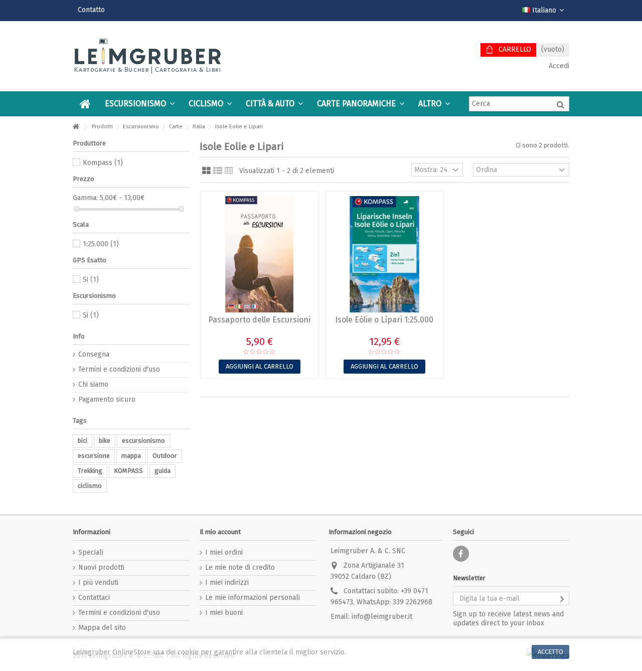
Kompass (103, 162)
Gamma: (85, 198)
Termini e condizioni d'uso (119, 369)
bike (104, 440)
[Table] (229, 171)
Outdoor (164, 455)
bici (82, 440)
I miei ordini (224, 552)
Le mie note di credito (240, 567)
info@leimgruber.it (382, 616)
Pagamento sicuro (106, 399)
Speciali (90, 552)
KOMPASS (128, 470)
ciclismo (90, 485)
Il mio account (220, 532)
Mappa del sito (102, 627)
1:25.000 (101, 244)
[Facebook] (461, 554)
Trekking (90, 470)
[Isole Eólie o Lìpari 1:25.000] (384, 254)
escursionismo (143, 440)
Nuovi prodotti (101, 567)
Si (91, 279)
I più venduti (98, 582)
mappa (131, 455)
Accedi (558, 66)
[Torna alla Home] (76, 127)
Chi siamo (93, 384)
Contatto (91, 10)
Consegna (93, 354)
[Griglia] (206, 171)
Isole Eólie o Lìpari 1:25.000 (384, 319)
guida (162, 470)
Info (79, 336)
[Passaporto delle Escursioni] (259, 254)
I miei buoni (224, 612)
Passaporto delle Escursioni (259, 319)
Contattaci (94, 597)
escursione (94, 455)
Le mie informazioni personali (252, 597)
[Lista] (217, 171)
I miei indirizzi (227, 582)
